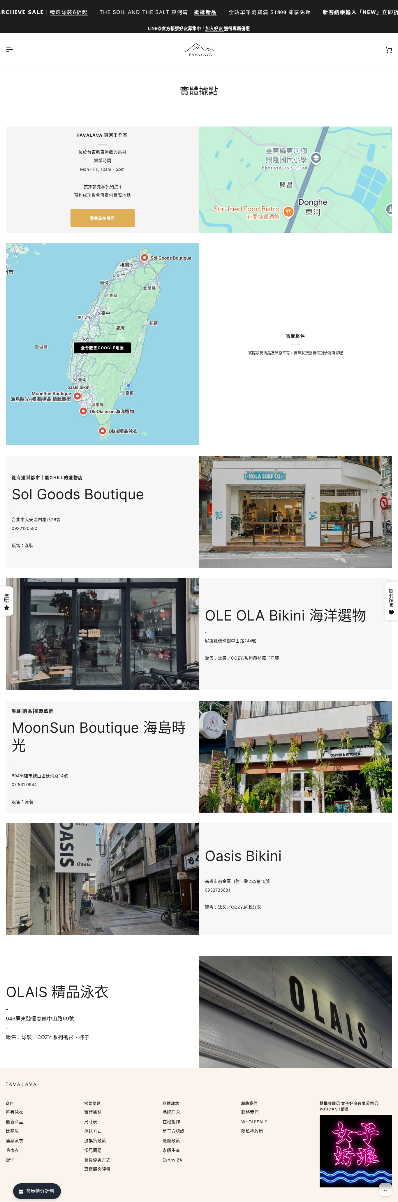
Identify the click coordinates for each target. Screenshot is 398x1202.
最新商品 (14, 1121)
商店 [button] (10, 1103)
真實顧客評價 (97, 1169)
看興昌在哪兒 (102, 218)
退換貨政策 (95, 1140)
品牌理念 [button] (171, 1103)
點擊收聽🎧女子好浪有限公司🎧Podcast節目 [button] (349, 1106)
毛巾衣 (12, 1150)
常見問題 (93, 1150)
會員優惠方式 (97, 1160)
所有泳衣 (14, 1112)
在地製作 (171, 1121)
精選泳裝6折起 (69, 12)
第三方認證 (173, 1131)
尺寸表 (90, 1121)
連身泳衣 (14, 1140)
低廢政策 (171, 1140)
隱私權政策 (252, 1131)
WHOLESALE (254, 1121)
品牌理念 (171, 1112)
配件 (10, 1160)
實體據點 (93, 1112)
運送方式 (93, 1131)
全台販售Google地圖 (102, 347)
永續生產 (171, 1150)
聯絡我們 (250, 1112)
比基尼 (12, 1131)
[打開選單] (14, 49)
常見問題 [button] (92, 1103)
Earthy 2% (173, 1160)
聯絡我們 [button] (249, 1103)
